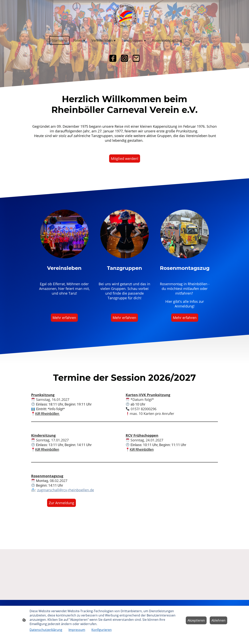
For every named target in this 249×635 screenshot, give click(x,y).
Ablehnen (218, 620)
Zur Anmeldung (61, 502)
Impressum (76, 630)
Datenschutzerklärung (46, 630)
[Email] (136, 58)
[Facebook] (112, 58)
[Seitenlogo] (124, 16)
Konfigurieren (101, 630)
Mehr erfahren (64, 317)
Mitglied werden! (124, 158)
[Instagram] (124, 58)
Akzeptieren (196, 620)
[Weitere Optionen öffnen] (190, 40)
